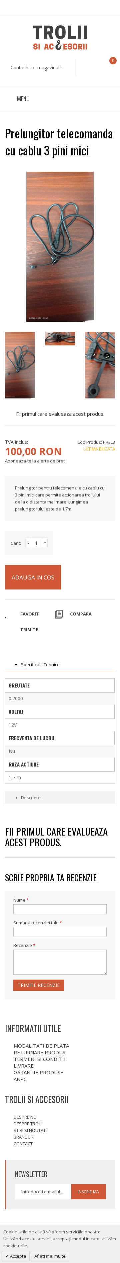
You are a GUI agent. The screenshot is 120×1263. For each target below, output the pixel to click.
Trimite (29, 629)
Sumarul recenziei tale (36, 923)
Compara (81, 614)
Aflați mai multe (50, 1256)
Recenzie (22, 945)
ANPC (20, 1079)
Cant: (16, 543)
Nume (19, 900)
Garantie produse (38, 1072)
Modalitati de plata (41, 1045)
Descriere (31, 798)
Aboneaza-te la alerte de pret (35, 461)
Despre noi (26, 1117)
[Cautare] (84, 67)
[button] (107, 66)
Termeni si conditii (40, 1059)
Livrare (24, 1065)
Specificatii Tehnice (40, 665)
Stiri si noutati (30, 1130)
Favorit (29, 614)
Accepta (17, 1256)
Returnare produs (39, 1052)
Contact (23, 1144)
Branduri (24, 1137)
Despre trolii (28, 1124)
